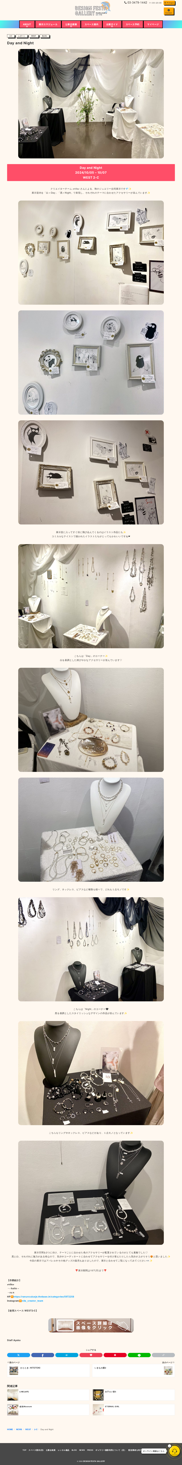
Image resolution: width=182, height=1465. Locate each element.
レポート (21, 36)
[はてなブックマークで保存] (66, 1355)
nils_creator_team (32, 1300)
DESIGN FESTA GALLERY (94, 1461)
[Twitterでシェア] (18, 1355)
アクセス (170, 3)
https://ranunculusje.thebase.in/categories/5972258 (44, 1296)
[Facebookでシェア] (42, 1355)
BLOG (44, 36)
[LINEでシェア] (139, 1355)
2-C (11, 36)
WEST (33, 36)
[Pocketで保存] (91, 1355)
